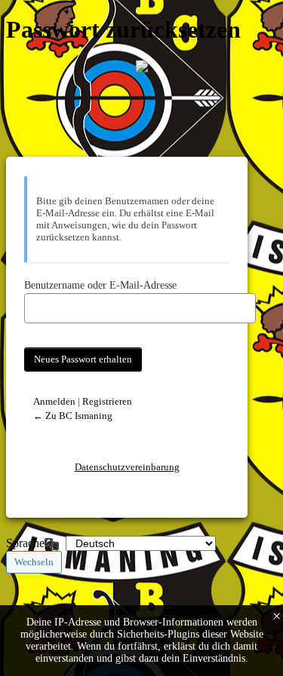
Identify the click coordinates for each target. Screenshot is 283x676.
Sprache (25, 543)
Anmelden (54, 401)
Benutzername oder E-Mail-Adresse (100, 285)
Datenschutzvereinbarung (127, 467)
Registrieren (107, 401)
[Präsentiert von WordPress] (142, 66)
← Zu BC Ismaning (72, 415)
